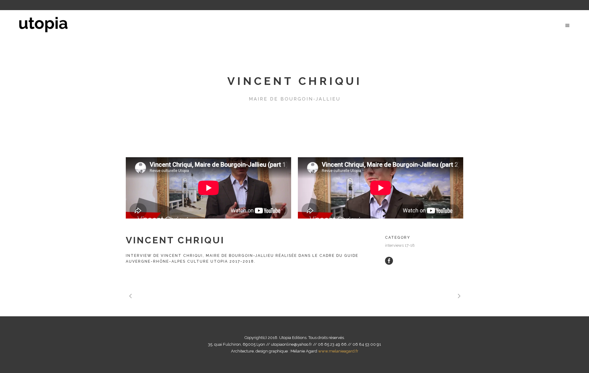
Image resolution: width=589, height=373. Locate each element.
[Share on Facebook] (389, 260)
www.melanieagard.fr (338, 351)
